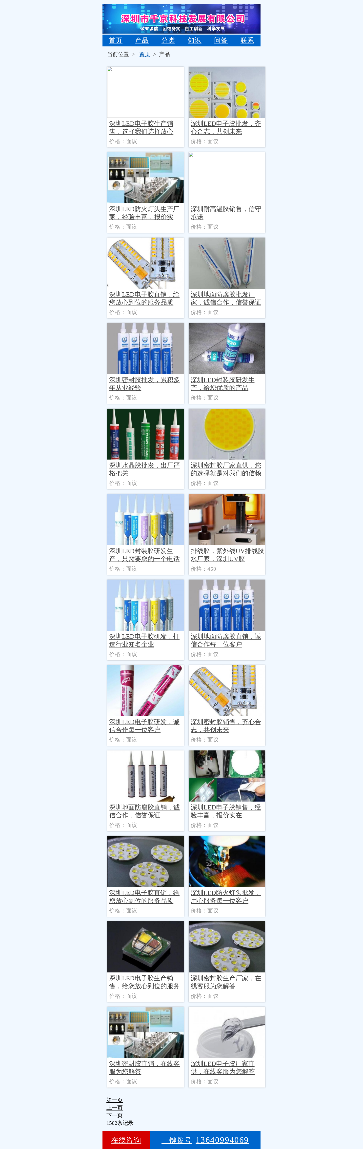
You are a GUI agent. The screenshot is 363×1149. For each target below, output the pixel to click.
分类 (168, 40)
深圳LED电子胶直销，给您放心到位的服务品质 (144, 298)
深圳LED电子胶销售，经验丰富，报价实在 (226, 811)
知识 (195, 40)
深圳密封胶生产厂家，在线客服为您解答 (226, 982)
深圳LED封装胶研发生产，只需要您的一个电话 (144, 555)
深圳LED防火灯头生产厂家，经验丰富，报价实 (144, 213)
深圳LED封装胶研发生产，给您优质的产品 (223, 383)
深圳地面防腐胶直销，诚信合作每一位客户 (226, 640)
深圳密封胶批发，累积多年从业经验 (144, 383)
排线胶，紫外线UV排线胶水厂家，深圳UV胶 (227, 555)
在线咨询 (126, 1140)
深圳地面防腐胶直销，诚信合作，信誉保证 (144, 811)
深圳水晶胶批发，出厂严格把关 (144, 469)
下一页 (114, 1115)
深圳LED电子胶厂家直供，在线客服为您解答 (223, 1067)
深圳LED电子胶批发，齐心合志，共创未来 (226, 127)
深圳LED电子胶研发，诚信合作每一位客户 (144, 725)
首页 (115, 40)
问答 (221, 40)
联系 (247, 40)
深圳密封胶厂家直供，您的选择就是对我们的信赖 (226, 469)
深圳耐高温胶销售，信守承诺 (226, 213)
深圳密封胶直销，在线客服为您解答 (144, 1067)
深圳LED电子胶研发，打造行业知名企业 (144, 640)
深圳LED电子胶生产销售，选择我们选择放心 (141, 127)
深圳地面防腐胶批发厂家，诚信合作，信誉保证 (226, 298)
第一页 (114, 1100)
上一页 (114, 1108)
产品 (142, 40)
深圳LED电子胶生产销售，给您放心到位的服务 (144, 982)
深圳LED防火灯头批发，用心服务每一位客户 (226, 896)
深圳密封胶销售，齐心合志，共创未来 (226, 725)
